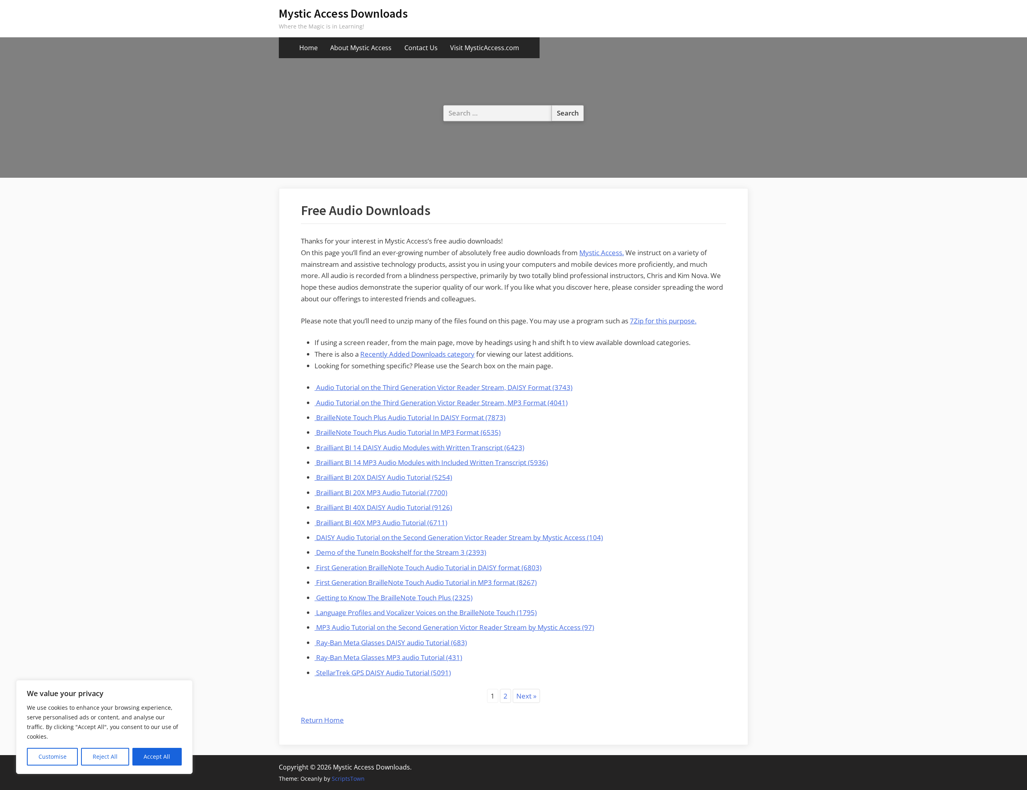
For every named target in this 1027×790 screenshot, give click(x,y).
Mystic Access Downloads (343, 13)
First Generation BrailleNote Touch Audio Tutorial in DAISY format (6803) (428, 567)
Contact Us (421, 47)
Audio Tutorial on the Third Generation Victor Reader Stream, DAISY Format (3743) (443, 387)
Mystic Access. (601, 252)
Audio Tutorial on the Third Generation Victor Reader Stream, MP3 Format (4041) (441, 402)
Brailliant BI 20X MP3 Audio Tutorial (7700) (381, 492)
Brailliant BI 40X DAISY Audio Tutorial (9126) (383, 507)
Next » (526, 696)
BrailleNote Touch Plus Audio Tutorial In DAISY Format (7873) (410, 417)
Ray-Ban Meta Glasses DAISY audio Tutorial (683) (391, 642)
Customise (53, 756)
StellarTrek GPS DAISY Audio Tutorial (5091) (383, 672)
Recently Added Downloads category (417, 354)
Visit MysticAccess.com (484, 47)
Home (308, 47)
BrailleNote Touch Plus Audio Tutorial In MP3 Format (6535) (408, 432)
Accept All (157, 756)
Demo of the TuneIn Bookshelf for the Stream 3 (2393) (400, 552)
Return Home (322, 720)
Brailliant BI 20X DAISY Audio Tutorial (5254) (383, 477)
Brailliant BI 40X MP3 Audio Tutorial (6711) (381, 522)
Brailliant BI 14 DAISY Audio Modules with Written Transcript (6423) (419, 447)
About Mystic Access (361, 47)
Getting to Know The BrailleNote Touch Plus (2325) (394, 597)
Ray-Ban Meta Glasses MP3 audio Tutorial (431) (388, 657)
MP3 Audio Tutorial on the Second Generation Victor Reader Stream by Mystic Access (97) (454, 627)
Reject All (105, 756)
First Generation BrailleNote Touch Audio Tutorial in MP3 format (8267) (426, 582)
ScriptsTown (348, 778)
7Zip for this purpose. (663, 320)
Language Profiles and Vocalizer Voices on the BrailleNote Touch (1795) (426, 612)
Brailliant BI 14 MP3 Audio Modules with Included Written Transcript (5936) (431, 462)
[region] (104, 727)
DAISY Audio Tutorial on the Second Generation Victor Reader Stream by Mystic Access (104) (459, 537)
